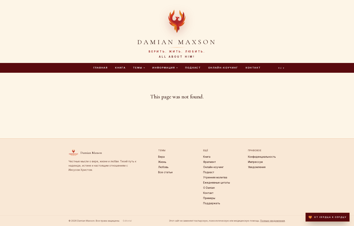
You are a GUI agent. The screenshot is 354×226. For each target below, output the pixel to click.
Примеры (209, 198)
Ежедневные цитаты (216, 182)
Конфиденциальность (262, 156)
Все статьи (165, 172)
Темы (137, 67)
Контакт (253, 67)
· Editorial (127, 220)
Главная (100, 67)
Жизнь (162, 161)
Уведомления (257, 167)
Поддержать (211, 203)
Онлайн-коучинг (223, 67)
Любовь (163, 167)
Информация (163, 67)
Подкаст (193, 67)
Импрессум (255, 161)
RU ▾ (281, 68)
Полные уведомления (272, 220)
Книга (120, 67)
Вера (161, 156)
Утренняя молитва (215, 177)
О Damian (209, 187)
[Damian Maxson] (177, 20)
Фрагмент (209, 161)
